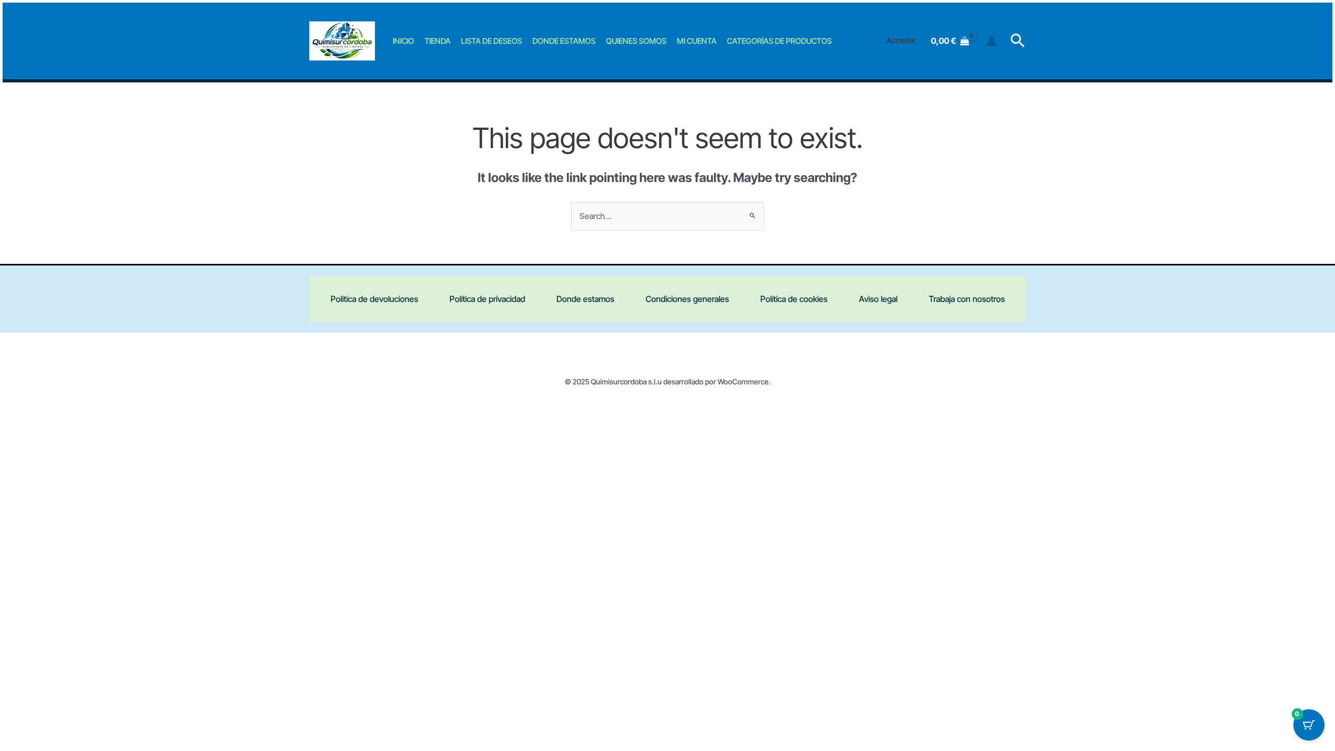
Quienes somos (636, 41)
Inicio (403, 41)
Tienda (437, 41)
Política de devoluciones (374, 299)
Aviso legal (878, 299)
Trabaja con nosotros (967, 299)
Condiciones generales (687, 299)
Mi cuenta (697, 41)
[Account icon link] (991, 41)
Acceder (901, 40)
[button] (1017, 41)
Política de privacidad (487, 299)
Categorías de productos (779, 41)
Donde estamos (564, 41)
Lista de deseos (491, 41)
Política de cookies (794, 299)
